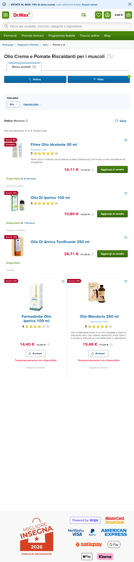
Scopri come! (89, 4)
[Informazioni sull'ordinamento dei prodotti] (27, 121)
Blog (107, 35)
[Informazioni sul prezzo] (92, 170)
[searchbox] (67, 26)
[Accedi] (107, 14)
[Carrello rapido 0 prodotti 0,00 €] (128, 14)
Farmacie (10, 35)
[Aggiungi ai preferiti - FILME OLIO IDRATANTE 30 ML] (126, 140)
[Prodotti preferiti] (98, 14)
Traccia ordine (89, 35)
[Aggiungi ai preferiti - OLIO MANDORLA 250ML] (126, 281)
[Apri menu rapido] (5, 14)
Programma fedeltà (62, 35)
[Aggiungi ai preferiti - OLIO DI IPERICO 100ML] (126, 193)
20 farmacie (30, 178)
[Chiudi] (130, 4)
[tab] (24, 67)
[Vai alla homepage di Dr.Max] (22, 15)
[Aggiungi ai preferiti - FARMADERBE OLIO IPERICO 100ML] (63, 281)
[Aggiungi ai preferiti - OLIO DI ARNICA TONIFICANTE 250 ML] (126, 237)
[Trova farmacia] (83, 15)
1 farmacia (29, 223)
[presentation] (17, 149)
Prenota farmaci (33, 35)
